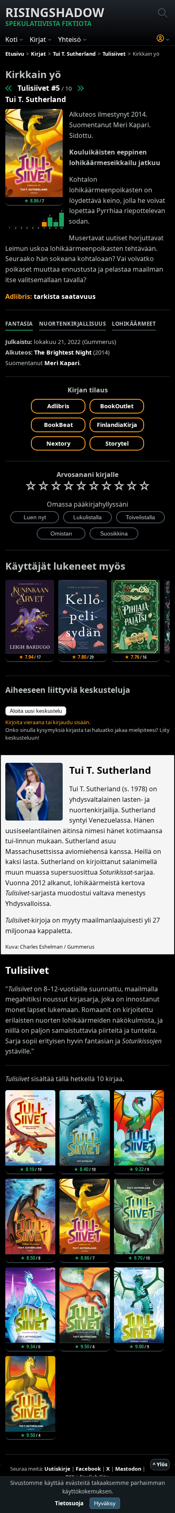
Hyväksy (105, 1503)
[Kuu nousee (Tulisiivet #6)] (80, 88)
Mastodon (128, 1468)
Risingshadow (54, 16)
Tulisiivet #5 (39, 88)
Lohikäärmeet (134, 323)
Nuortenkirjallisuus (72, 323)
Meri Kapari (61, 363)
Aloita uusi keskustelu (36, 711)
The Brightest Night (63, 352)
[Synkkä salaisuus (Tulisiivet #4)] (9, 88)
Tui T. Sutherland (35, 99)
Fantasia (19, 323)
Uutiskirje (57, 1468)
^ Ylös (160, 1464)
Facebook (88, 1468)
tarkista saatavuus (65, 296)
